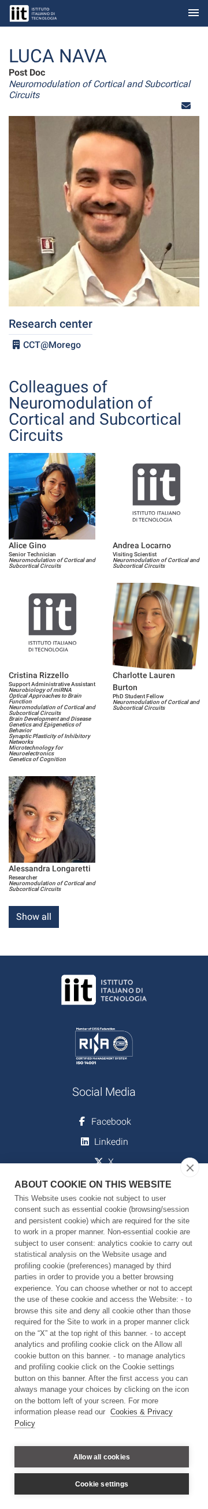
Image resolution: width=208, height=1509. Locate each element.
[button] (186, 105)
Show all (33, 916)
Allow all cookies (101, 1457)
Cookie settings (101, 1484)
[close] (189, 1167)
